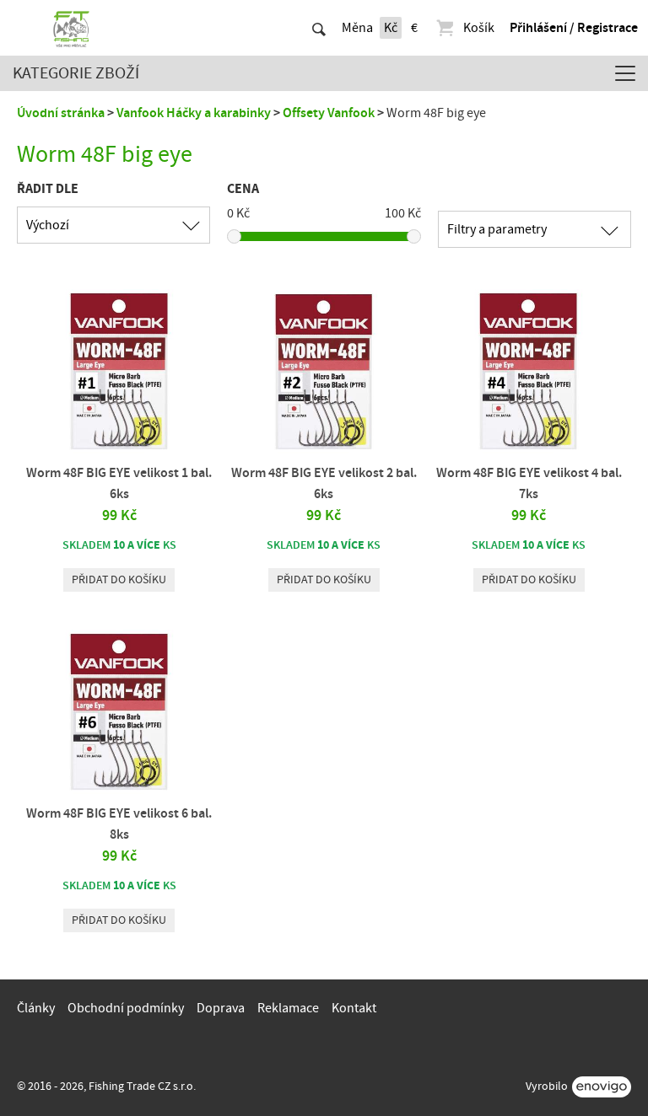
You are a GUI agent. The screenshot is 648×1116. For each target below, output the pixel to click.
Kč (390, 27)
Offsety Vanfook (329, 113)
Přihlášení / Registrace (574, 27)
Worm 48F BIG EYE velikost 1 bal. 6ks (119, 483)
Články (36, 1008)
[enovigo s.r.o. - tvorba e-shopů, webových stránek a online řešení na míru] (601, 1086)
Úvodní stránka (61, 113)
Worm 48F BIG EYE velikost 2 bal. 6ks (324, 483)
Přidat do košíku (119, 580)
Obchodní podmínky (126, 1008)
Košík (478, 27)
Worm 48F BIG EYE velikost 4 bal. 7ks (529, 483)
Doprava (221, 1008)
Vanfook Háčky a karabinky (193, 113)
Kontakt (354, 1008)
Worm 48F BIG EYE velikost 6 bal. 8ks (119, 824)
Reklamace (288, 1008)
